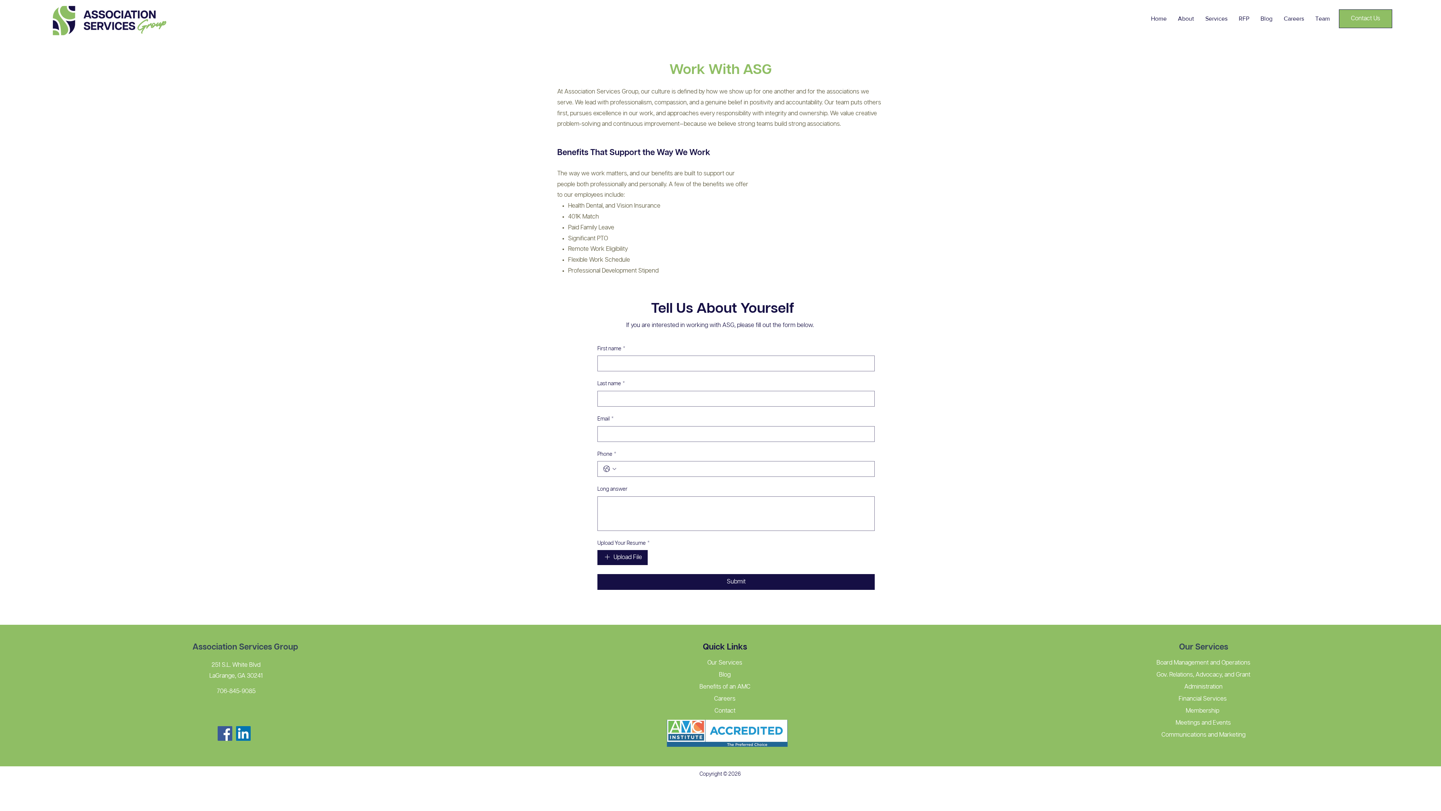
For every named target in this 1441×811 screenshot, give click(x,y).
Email (605, 419)
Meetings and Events (1203, 723)
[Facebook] (225, 733)
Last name (611, 383)
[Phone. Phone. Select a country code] (609, 468)
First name (611, 348)
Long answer (612, 489)
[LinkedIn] (243, 733)
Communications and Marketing (1203, 735)
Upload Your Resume (623, 543)
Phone (606, 454)
